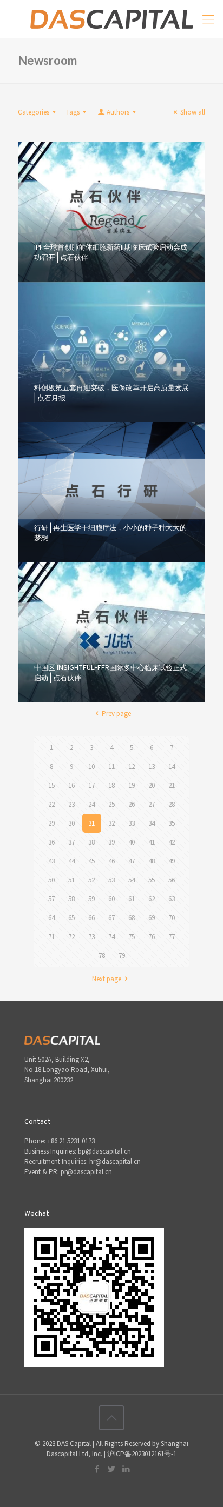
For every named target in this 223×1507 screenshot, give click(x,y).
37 (71, 842)
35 (171, 823)
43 (51, 861)
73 (91, 936)
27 (151, 804)
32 (111, 823)
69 (151, 917)
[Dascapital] (111, 18)
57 (51, 898)
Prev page (116, 713)
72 (71, 936)
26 (131, 804)
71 (51, 936)
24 (91, 804)
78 (102, 955)
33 (131, 823)
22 (51, 804)
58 (71, 898)
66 (91, 917)
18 (111, 785)
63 (171, 898)
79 (122, 955)
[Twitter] (111, 1469)
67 (111, 917)
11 (111, 766)
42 (171, 842)
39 (111, 842)
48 (151, 861)
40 (131, 842)
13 (151, 766)
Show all (192, 112)
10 (91, 766)
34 (151, 823)
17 (91, 785)
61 (131, 898)
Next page (106, 978)
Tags (73, 112)
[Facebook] (97, 1469)
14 (171, 766)
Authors (118, 112)
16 (71, 785)
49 (171, 861)
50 (51, 880)
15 (51, 785)
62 (151, 898)
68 (131, 917)
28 (171, 804)
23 (71, 804)
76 (151, 936)
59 (91, 898)
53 (111, 880)
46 (111, 861)
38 (91, 842)
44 (71, 861)
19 (131, 785)
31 (91, 823)
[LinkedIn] (126, 1469)
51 (71, 880)
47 (131, 861)
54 (131, 880)
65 (71, 917)
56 (171, 880)
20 (151, 785)
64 (51, 917)
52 (91, 880)
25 (111, 804)
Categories (33, 112)
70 (171, 917)
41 (151, 842)
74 (111, 936)
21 (171, 785)
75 (131, 936)
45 (91, 861)
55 (151, 880)
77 (171, 936)
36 (51, 842)
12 (131, 766)
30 (71, 823)
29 (51, 823)
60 (111, 898)
